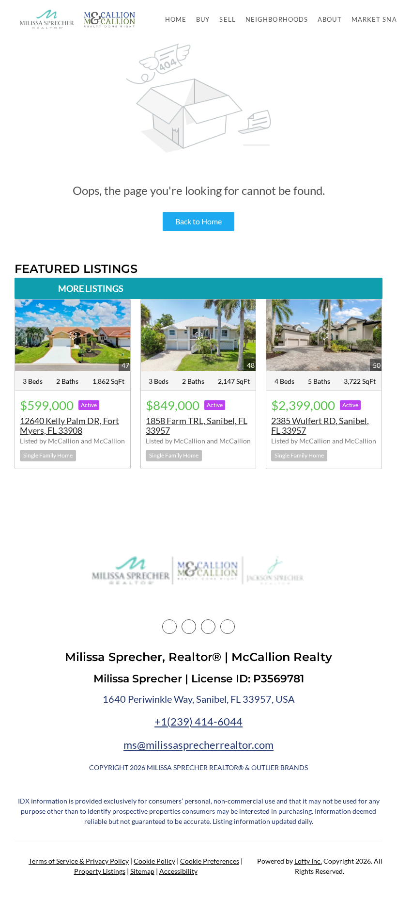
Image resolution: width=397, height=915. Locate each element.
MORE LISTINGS (90, 288)
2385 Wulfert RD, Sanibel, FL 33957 (320, 425)
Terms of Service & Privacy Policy (79, 861)
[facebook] (169, 626)
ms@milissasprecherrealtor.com (198, 744)
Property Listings (99, 871)
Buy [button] (203, 19)
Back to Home (198, 221)
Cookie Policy (154, 861)
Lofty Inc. (308, 861)
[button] (47, 19)
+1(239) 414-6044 (198, 721)
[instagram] (208, 626)
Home (175, 19)
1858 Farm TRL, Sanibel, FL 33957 (196, 425)
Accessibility (178, 871)
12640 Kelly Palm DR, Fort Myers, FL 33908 (69, 425)
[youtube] (227, 626)
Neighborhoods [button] (276, 19)
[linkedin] (189, 626)
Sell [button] (227, 19)
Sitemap (142, 871)
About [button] (330, 19)
